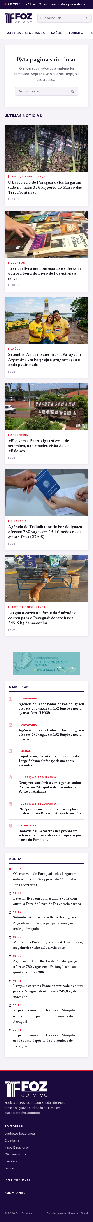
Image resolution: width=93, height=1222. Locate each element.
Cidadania (12, 1140)
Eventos (11, 1161)
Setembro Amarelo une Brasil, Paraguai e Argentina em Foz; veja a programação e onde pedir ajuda (44, 360)
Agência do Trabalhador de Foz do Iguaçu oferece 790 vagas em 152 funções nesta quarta (51, 735)
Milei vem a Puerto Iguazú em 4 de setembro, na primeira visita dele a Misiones (39, 446)
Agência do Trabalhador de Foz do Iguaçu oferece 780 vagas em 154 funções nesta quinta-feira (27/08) (45, 532)
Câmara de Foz (15, 1154)
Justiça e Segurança (26, 32)
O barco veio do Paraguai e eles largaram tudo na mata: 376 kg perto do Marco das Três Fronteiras (45, 188)
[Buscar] (86, 18)
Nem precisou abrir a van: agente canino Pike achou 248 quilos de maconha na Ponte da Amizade (50, 787)
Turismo (75, 32)
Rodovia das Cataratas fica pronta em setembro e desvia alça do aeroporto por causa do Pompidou (50, 836)
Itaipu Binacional (17, 1147)
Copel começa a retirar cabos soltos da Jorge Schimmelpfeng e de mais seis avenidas (49, 761)
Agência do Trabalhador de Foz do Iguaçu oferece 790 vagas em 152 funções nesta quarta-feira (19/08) (51, 709)
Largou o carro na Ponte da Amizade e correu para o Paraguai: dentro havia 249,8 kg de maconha (42, 618)
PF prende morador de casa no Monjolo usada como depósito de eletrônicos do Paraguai (44, 1016)
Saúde (56, 32)
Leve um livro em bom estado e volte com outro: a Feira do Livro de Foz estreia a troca (44, 274)
